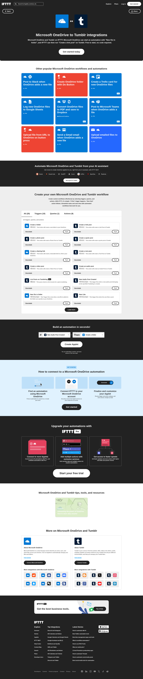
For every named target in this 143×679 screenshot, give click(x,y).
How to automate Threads (80, 653)
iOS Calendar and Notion (55, 633)
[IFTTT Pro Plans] (49, 279)
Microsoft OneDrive (52, 35)
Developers (37, 671)
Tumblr (80, 35)
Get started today (71, 52)
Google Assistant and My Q (55, 640)
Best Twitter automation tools (81, 633)
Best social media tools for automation (83, 660)
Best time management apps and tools (83, 637)
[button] (71, 407)
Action (33, 227)
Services (36, 630)
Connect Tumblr (82, 562)
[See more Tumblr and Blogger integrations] (81, 575)
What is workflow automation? (81, 640)
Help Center (37, 643)
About (74, 671)
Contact (62, 671)
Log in (123, 4)
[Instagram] (90, 671)
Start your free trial (71, 473)
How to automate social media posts (83, 657)
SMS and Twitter (52, 647)
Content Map (37, 647)
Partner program (53, 671)
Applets (36, 637)
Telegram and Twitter (53, 657)
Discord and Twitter (53, 660)
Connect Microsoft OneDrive (35, 562)
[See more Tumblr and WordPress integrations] (112, 583)
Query (33, 281)
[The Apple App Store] (104, 627)
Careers (45, 671)
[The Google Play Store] (104, 631)
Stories (36, 633)
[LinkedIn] (86, 671)
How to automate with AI (79, 630)
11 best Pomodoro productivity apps (83, 650)
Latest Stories (78, 627)
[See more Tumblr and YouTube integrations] (97, 583)
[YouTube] (94, 671)
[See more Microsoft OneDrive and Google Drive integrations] (46, 575)
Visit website (27, 557)
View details (28, 231)
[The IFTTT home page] (6, 4)
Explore (108, 4)
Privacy (68, 671)
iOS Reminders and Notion (55, 650)
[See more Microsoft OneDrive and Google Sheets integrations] (61, 583)
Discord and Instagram (54, 630)
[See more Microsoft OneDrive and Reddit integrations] (31, 575)
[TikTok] (103, 671)
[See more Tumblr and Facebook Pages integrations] (81, 583)
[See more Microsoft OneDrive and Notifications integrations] (31, 583)
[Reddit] (107, 671)
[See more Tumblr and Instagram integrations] (112, 575)
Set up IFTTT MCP (71, 180)
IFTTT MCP (37, 640)
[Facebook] (82, 671)
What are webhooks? (78, 647)
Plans (116, 4)
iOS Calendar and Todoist (55, 653)
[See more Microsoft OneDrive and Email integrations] (61, 575)
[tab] (26, 214)
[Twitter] (99, 671)
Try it (66, 231)
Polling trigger (84, 281)
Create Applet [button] (71, 344)
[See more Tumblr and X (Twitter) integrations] (97, 575)
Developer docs (38, 657)
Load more (71, 310)
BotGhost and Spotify (54, 643)
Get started (134, 4)
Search (36, 650)
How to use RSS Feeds (79, 643)
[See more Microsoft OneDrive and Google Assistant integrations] (46, 583)
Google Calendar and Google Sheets (58, 637)
